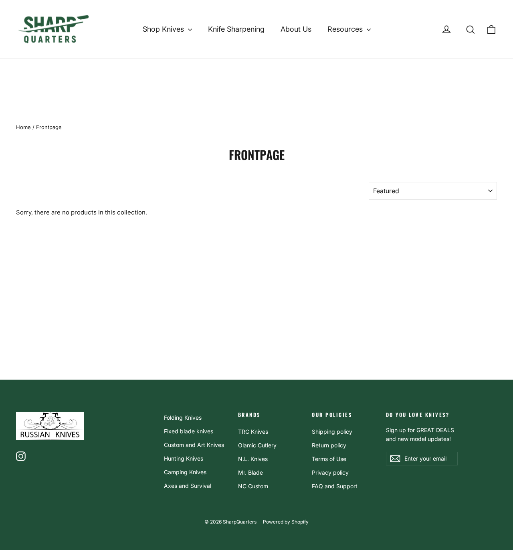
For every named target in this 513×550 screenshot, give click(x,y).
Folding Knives (183, 417)
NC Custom (253, 486)
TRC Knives (253, 431)
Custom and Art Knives (194, 444)
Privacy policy (330, 472)
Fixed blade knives (188, 431)
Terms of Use (329, 458)
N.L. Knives (253, 458)
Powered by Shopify (286, 522)
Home (23, 127)
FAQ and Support (334, 486)
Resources (346, 29)
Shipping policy (332, 431)
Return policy (329, 445)
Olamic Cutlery (257, 445)
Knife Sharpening (236, 29)
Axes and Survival (187, 485)
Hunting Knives (183, 458)
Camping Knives (185, 472)
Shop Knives (164, 29)
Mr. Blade (250, 472)
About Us (296, 29)
